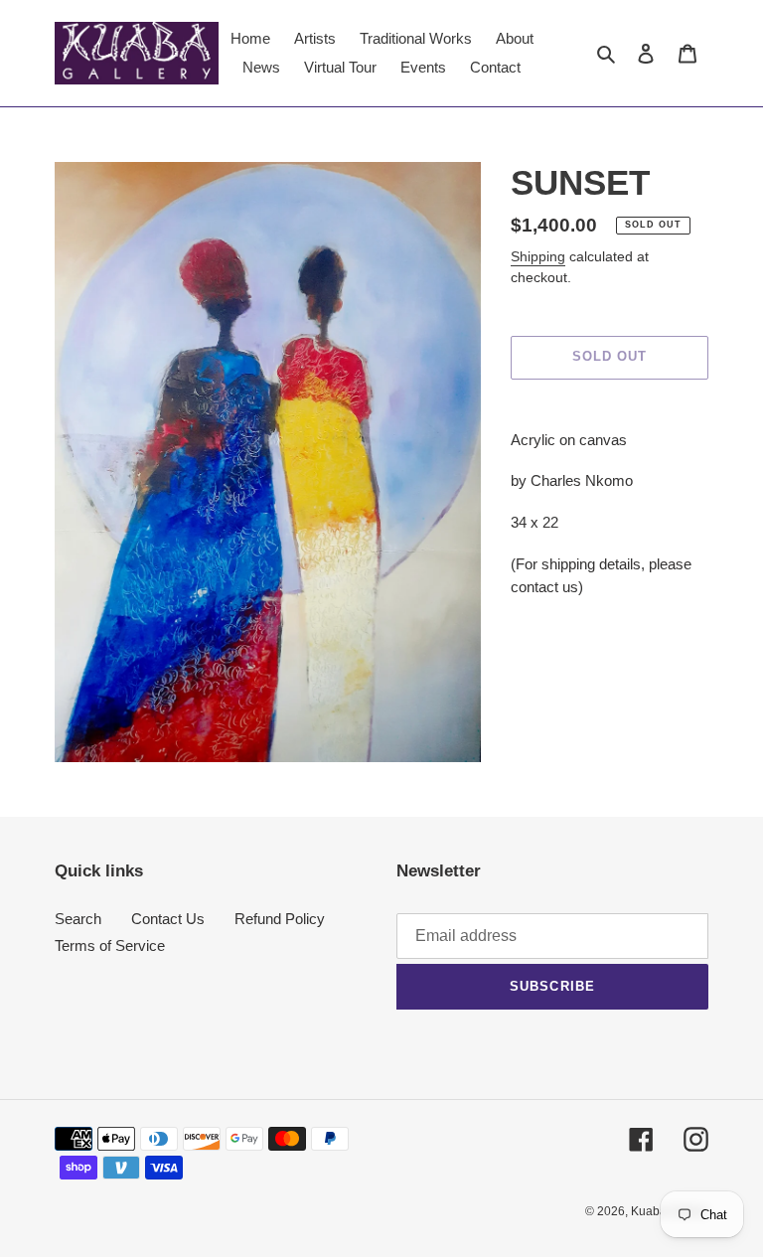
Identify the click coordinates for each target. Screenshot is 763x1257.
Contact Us (168, 918)
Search (78, 918)
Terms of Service (110, 945)
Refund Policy (279, 918)
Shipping (538, 256)
